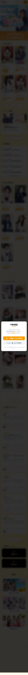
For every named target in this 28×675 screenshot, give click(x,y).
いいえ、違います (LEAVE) (14, 343)
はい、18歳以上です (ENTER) (14, 338)
